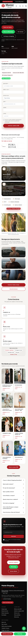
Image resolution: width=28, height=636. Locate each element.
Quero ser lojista (8, 27)
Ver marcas (20, 31)
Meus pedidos (17, 615)
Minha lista (16, 617)
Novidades (4, 615)
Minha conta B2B (17, 609)
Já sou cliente (13, 571)
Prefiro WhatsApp (6, 78)
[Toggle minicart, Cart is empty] (26, 6)
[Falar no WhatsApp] (24, 628)
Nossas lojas (4, 609)
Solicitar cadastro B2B (19, 611)
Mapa (4, 593)
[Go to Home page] (8, 6)
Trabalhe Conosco (5, 628)
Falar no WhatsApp (8, 31)
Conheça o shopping (9, 36)
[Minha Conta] (23, 6)
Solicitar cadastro (13, 562)
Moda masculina (5, 613)
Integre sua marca (5, 630)
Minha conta (17, 613)
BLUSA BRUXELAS (19, 457)
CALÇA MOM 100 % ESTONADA (7, 458)
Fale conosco (4, 624)
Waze (6, 593)
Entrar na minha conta (7, 602)
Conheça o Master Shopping (13, 208)
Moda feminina (5, 611)
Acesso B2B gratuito (19, 1)
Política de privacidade (7, 626)
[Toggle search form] (20, 6)
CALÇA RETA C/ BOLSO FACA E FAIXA (7, 410)
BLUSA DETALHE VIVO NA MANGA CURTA (7, 386)
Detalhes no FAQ (13, 354)
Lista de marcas (14, 289)
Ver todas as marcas (7, 141)
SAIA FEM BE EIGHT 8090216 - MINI (19, 410)
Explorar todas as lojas (13, 284)
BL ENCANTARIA (18, 385)
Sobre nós (4, 622)
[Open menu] (16, 6)
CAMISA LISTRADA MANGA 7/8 (19, 434)
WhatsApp (13, 566)
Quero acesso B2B (13, 467)
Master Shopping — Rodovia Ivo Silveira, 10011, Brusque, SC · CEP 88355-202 (13, 591)
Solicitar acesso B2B (7, 633)
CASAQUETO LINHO (7, 433)
